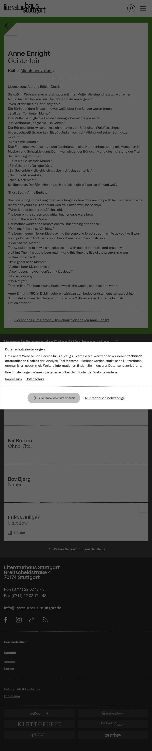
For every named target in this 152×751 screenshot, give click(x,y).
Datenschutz (35, 379)
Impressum (13, 379)
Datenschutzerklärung (124, 365)
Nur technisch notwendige (105, 398)
